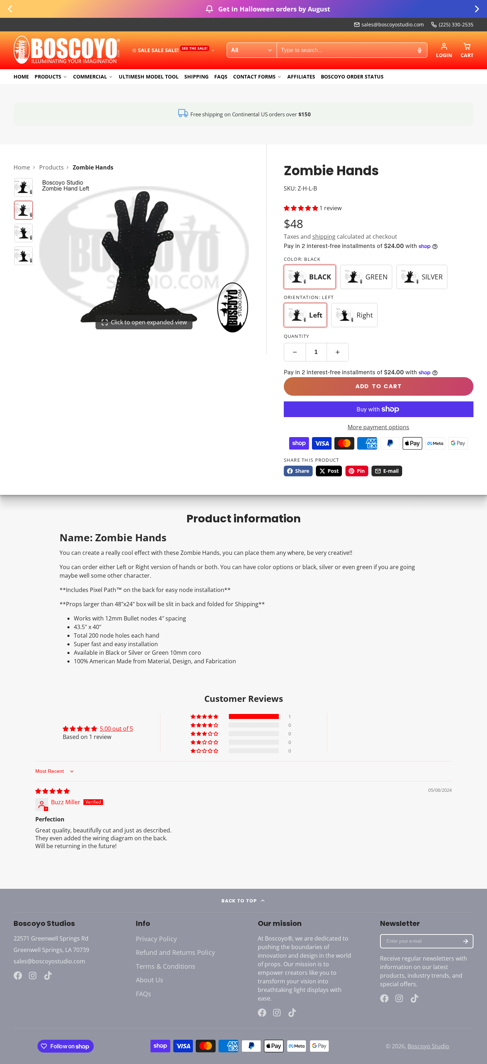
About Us (149, 980)
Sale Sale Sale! (172, 50)
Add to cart (378, 386)
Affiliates (301, 76)
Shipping (196, 76)
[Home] (67, 50)
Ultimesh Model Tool (149, 76)
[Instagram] (33, 975)
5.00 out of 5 (116, 729)
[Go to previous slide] (10, 9)
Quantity (296, 336)
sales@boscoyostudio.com (393, 24)
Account (444, 50)
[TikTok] (48, 975)
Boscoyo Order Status (352, 76)
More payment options (378, 427)
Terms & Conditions (165, 966)
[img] (52, 791)
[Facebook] (18, 975)
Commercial (90, 76)
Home (21, 76)
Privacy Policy (156, 938)
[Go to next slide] (477, 9)
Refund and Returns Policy (175, 952)
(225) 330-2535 (456, 24)
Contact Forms (254, 76)
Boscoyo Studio (428, 1046)
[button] (301, 208)
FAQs (220, 76)
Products (48, 76)
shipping (323, 236)
